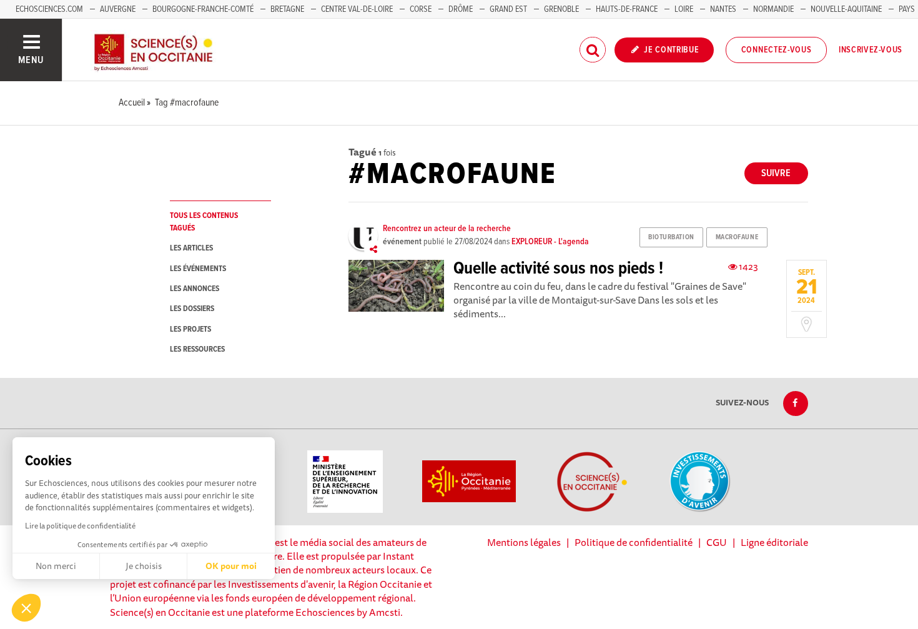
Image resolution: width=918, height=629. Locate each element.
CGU (716, 542)
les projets (190, 329)
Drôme (460, 9)
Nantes (723, 9)
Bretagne (287, 9)
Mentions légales (524, 542)
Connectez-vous (776, 50)
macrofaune (737, 237)
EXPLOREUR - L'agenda (550, 241)
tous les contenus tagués (204, 221)
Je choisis (144, 566)
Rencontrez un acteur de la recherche (447, 228)
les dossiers (192, 309)
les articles (191, 248)
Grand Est (508, 9)
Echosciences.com (49, 9)
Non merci (56, 566)
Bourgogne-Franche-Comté (203, 9)
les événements (198, 269)
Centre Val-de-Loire (357, 9)
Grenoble (562, 9)
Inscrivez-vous (870, 50)
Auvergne (118, 9)
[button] (26, 608)
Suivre (776, 173)
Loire (683, 9)
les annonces (194, 289)
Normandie (773, 9)
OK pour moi (231, 566)
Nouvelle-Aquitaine (846, 9)
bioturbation (671, 237)
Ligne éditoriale (774, 542)
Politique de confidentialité (634, 542)
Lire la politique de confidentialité (80, 526)
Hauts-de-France (627, 9)
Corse (421, 9)
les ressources (197, 349)
